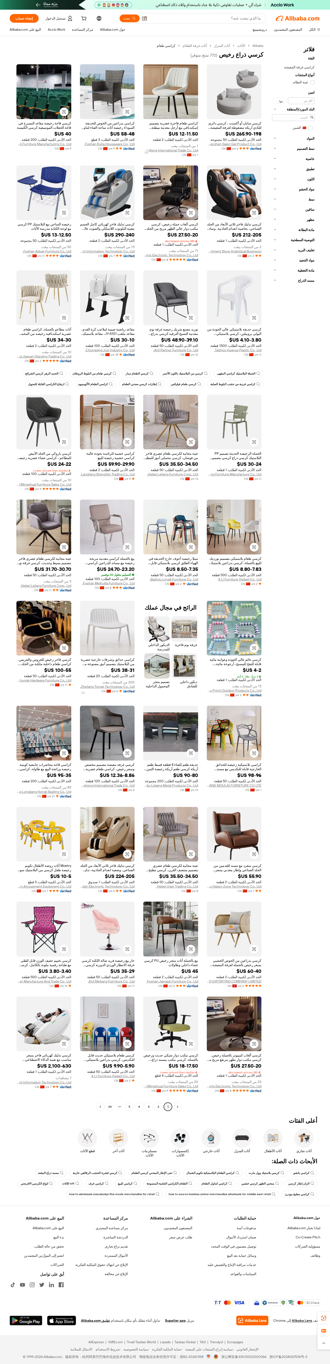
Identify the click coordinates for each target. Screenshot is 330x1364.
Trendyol (216, 1342)
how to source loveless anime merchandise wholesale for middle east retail (220, 1194)
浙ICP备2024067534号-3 (288, 1357)
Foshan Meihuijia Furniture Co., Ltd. (108, 583)
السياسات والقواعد (243, 1274)
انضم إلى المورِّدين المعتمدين (44, 1255)
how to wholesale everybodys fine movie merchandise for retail (112, 1194)
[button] (144, 18)
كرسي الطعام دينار (137, 373)
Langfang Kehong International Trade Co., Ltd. (107, 785)
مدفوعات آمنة (246, 1228)
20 (110, 1106)
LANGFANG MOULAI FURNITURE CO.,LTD (234, 785)
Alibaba (257, 46)
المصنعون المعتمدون (178, 1228)
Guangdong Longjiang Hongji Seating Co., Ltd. (43, 792)
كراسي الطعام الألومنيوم (93, 384)
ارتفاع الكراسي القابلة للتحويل (46, 384)
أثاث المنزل (222, 46)
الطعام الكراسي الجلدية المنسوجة (167, 1183)
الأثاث (241, 46)
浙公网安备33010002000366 (243, 1357)
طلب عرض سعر (180, 1237)
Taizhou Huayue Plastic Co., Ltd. (237, 350)
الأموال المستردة (116, 1255)
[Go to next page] (100, 1106)
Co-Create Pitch (308, 1237)
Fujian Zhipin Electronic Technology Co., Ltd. (107, 886)
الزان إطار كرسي (298, 1183)
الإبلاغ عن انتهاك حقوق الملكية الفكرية (101, 1265)
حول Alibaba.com (307, 1218)
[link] (323, 1318)
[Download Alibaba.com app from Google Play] (26, 1320)
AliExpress (96, 1342)
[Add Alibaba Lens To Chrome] (252, 1320)
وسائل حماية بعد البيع (241, 1255)
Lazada (165, 1342)
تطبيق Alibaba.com (95, 1320)
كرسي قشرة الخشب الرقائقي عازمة (95, 1173)
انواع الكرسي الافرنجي (34, 1183)
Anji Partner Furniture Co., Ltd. (175, 350)
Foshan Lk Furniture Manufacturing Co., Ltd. (43, 144)
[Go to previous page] (177, 1106)
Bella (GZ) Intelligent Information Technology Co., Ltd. (107, 251)
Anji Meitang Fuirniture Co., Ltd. (111, 981)
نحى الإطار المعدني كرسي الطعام (151, 1173)
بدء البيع (58, 1237)
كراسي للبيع (125, 1183)
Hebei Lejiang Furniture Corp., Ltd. (172, 474)
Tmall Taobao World (141, 1342)
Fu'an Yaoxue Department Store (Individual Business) (234, 251)
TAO (203, 1342)
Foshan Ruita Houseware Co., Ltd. (109, 144)
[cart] (83, 19)
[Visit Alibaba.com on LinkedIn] (51, 1285)
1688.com (115, 1342)
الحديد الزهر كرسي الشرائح (41, 373)
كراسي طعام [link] (166, 46)
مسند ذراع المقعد (48, 1173)
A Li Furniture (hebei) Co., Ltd (239, 579)
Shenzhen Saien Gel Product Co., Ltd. (234, 144)
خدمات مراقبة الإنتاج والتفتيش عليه (232, 1265)
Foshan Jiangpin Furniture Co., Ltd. (172, 981)
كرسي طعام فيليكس (183, 384)
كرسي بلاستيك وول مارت (264, 1173)
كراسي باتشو (301, 1173)
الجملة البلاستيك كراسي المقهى (236, 373)
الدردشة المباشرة (115, 1237)
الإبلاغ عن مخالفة (116, 1274)
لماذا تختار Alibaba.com (303, 1228)
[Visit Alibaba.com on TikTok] (13, 1285)
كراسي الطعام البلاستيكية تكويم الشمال (210, 1173)
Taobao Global (184, 1342)
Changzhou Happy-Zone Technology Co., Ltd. (234, 886)
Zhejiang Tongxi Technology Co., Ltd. (107, 687)
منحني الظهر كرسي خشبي (257, 1183)
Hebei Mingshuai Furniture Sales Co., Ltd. (43, 484)
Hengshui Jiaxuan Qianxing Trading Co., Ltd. (43, 356)
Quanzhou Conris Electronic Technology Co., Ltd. (170, 255)
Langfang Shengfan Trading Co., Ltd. (107, 474)
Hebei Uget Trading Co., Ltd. (177, 886)
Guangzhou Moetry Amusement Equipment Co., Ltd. (43, 886)
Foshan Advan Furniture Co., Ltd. (47, 251)
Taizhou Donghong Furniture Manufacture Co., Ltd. (234, 474)
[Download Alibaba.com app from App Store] (61, 1320)
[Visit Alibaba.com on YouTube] (22, 1285)
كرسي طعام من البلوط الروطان (92, 373)
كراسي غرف (96, 1183)
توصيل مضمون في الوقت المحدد (233, 1246)
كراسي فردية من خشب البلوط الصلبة (232, 384)
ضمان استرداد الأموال (241, 1237)
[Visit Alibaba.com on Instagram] (32, 1285)
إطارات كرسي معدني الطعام (139, 384)
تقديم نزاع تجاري (116, 1246)
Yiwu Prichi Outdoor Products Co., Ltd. (234, 690)
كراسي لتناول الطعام (214, 1183)
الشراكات (57, 1265)
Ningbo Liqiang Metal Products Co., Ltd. (170, 785)
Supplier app (175, 1320)
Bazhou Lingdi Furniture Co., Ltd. (174, 579)
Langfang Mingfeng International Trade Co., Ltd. (170, 150)
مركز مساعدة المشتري (112, 1228)
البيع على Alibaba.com (48, 1228)
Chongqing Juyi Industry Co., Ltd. (110, 350)
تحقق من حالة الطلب (49, 1246)
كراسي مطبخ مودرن (297, 1194)
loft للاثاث (68, 1183)
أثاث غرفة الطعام (195, 46)
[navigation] (293, 577)
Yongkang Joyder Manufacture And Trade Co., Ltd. (43, 981)
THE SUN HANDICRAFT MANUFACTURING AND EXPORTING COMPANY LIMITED (234, 981)
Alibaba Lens (302, 1320)
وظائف (315, 1255)
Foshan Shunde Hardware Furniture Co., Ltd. (43, 680)
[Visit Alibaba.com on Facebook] (61, 1285)
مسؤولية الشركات (307, 1246)
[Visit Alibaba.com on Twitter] (42, 1285)
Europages (235, 1342)
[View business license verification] (208, 1356)
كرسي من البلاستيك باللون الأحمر (183, 373)
